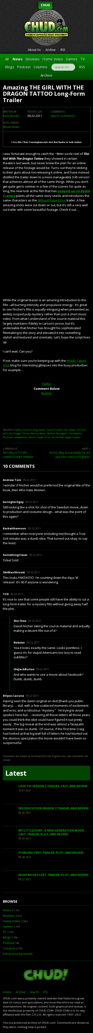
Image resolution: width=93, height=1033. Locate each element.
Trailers (17, 430)
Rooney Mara (38, 433)
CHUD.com (46, 975)
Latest (15, 773)
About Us (34, 50)
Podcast (24, 66)
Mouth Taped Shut (39, 437)
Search (34, 992)
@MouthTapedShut (52, 200)
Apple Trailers (72, 437)
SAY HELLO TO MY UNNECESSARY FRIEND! (18, 455)
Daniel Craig (30, 430)
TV (82, 59)
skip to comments (63, 116)
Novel (72, 430)
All (7, 59)
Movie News (11, 127)
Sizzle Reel (58, 437)
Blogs (9, 66)
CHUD (45, 5)
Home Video (52, 59)
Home (7, 992)
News (18, 59)
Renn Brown (11, 116)
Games (72, 59)
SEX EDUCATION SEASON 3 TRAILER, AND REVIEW (53, 808)
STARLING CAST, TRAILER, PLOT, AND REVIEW (50, 853)
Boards (46, 393)
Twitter (47, 384)
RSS (63, 50)
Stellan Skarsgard (57, 433)
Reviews (33, 59)
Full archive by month (18, 954)
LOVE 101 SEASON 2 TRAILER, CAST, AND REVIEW (53, 786)
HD (66, 430)
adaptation (21, 437)
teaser (42, 430)
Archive (51, 50)
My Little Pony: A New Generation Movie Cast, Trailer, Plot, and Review (51, 832)
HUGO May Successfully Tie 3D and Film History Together (69, 455)
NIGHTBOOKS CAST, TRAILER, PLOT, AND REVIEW (53, 875)
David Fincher (54, 430)
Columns (40, 66)
